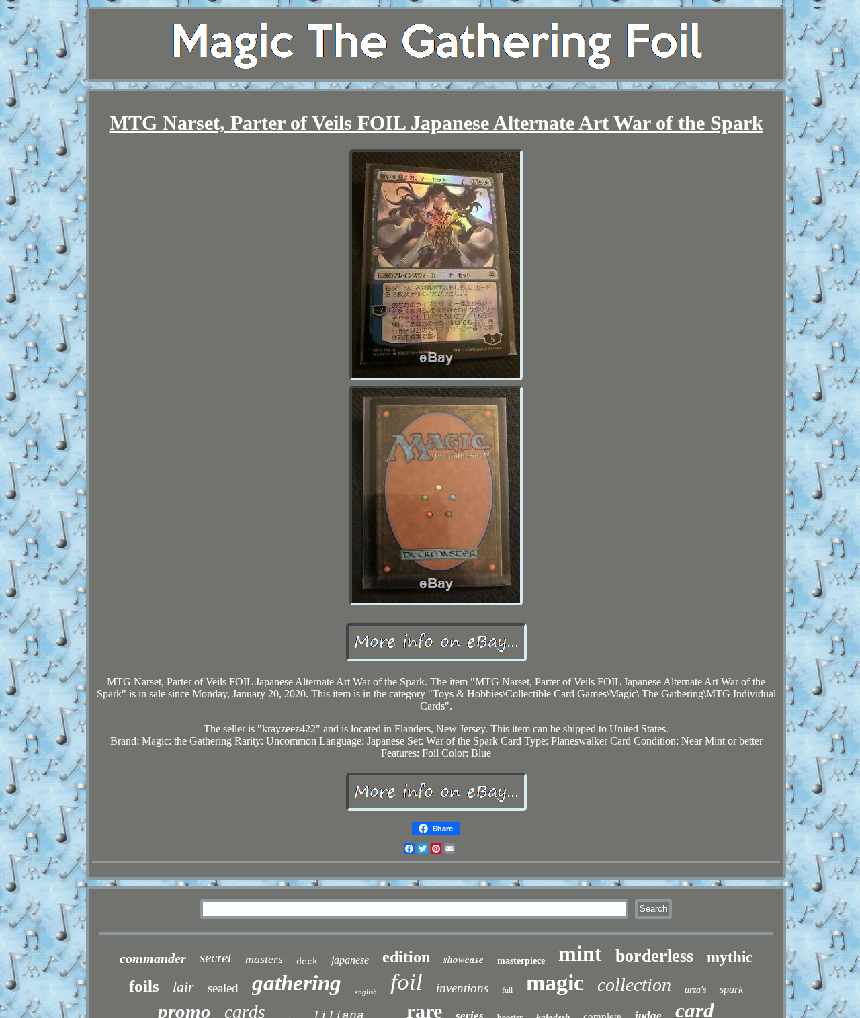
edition (406, 957)
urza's (695, 990)
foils (144, 986)
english (366, 992)
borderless (654, 956)
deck (307, 961)
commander (153, 958)
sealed (223, 988)
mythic (729, 957)
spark (731, 989)
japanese (350, 960)
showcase (463, 959)
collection (634, 984)
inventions (462, 988)
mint (580, 953)
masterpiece (521, 961)
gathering (296, 983)
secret (216, 957)
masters (264, 959)
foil (406, 982)
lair (183, 986)
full (507, 990)
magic (555, 982)
